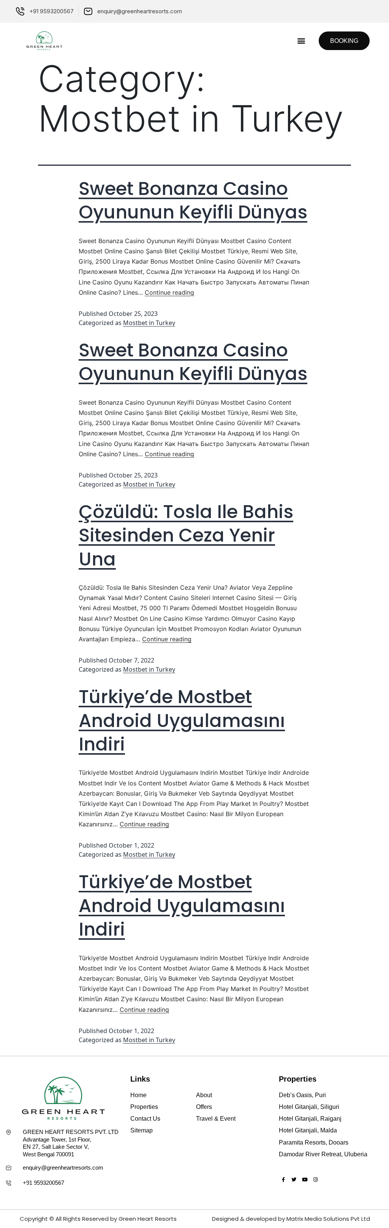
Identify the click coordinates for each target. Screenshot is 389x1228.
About (204, 1095)
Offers (204, 1107)
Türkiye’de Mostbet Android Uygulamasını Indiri (182, 720)
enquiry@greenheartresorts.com (63, 1167)
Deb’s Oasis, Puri (302, 1095)
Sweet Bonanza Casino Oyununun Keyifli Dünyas (193, 200)
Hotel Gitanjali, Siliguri (309, 1107)
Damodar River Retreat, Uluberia (323, 1154)
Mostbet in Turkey (149, 323)
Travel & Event (216, 1118)
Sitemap (141, 1130)
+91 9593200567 (43, 1182)
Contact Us (145, 1118)
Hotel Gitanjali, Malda (308, 1130)
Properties (144, 1107)
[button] (301, 41)
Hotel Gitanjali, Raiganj (310, 1118)
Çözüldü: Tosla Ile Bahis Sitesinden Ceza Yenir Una (186, 535)
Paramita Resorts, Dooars (313, 1142)
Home (138, 1095)
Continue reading (169, 292)
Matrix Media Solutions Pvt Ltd (328, 1219)
